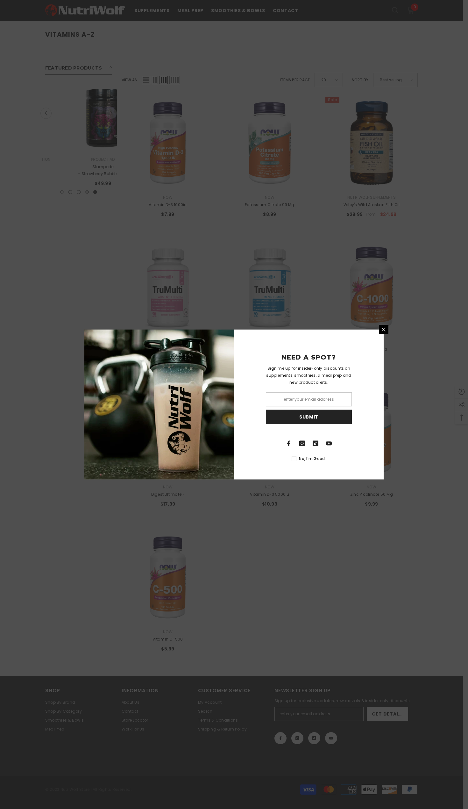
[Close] (383, 329)
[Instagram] (302, 443)
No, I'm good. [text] (312, 458)
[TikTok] (315, 443)
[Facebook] (288, 443)
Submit (308, 417)
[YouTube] (329, 443)
